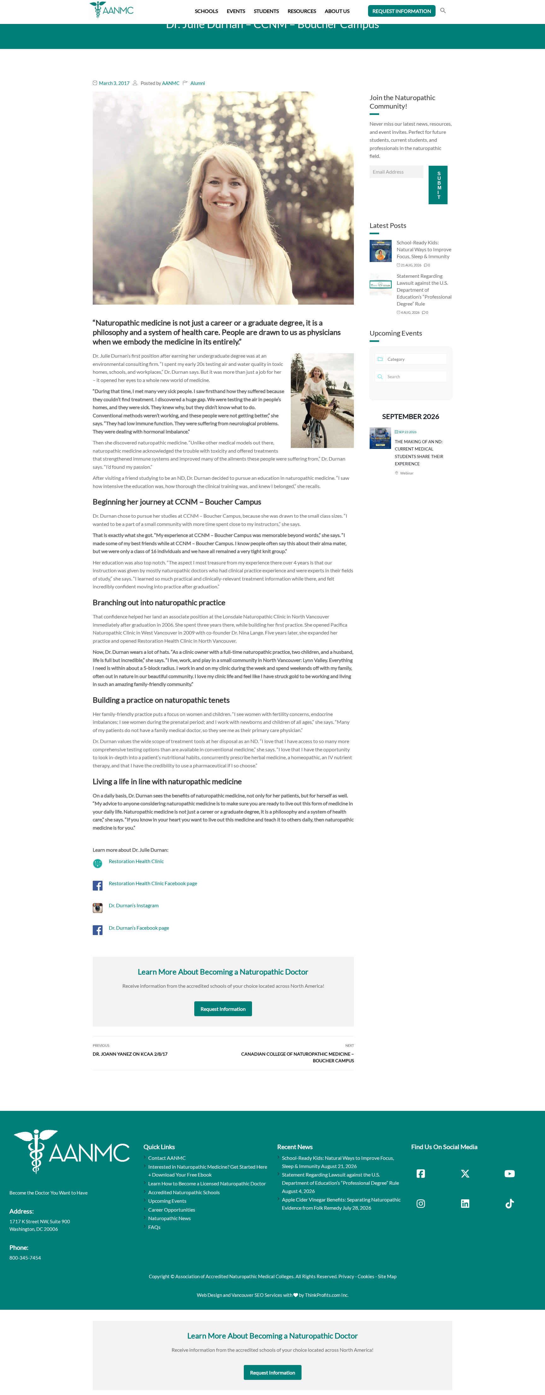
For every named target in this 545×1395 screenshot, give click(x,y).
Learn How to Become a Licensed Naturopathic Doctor (207, 1183)
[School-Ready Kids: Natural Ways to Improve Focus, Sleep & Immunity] (381, 250)
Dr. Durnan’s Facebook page (139, 928)
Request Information (223, 1009)
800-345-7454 (25, 1258)
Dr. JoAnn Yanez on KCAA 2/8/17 (130, 1054)
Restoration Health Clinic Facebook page (153, 883)
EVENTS (236, 11)
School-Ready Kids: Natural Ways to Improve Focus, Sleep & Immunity (424, 249)
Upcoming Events (167, 1201)
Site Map (387, 1276)
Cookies (366, 1276)
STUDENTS (266, 11)
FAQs (154, 1227)
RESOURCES (302, 11)
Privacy (346, 1276)
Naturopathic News (169, 1218)
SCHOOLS (206, 11)
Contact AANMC (167, 1158)
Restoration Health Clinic (136, 861)
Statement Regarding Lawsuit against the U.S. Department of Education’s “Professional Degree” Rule (424, 290)
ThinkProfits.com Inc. (327, 1295)
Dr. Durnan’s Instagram (134, 905)
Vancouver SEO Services (256, 1295)
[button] (443, 11)
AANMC (170, 83)
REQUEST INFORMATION (401, 11)
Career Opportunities (171, 1210)
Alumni (197, 83)
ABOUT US (337, 11)
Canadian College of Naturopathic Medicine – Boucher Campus (297, 1057)
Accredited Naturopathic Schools (184, 1192)
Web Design (209, 1295)
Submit (439, 185)
